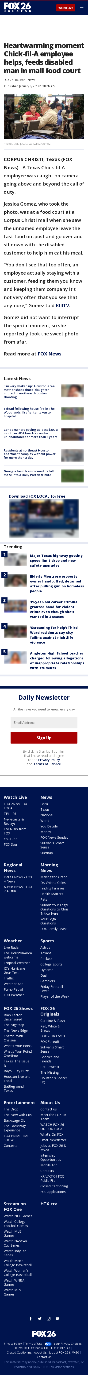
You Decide (49, 826)
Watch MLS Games (12, 1292)
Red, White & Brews (50, 1028)
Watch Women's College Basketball (18, 1272)
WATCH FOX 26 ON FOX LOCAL (52, 1126)
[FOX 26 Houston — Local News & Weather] (17, 7)
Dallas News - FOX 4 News (18, 879)
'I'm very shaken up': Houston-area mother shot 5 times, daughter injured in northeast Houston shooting (29, 391)
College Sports (51, 964)
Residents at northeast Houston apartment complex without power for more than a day (30, 454)
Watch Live (65, 8)
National (46, 815)
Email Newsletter (53, 1140)
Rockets (46, 958)
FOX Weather (14, 995)
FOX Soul (11, 844)
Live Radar (12, 947)
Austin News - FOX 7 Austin (18, 889)
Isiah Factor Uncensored (13, 1017)
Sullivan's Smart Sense (52, 845)
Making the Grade (53, 877)
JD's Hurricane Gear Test (14, 970)
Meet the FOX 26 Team (53, 1117)
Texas (45, 809)
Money (45, 832)
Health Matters (51, 894)
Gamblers (47, 981)
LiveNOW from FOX (15, 831)
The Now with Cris (18, 1115)
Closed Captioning (54, 1186)
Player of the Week (54, 996)
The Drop (11, 1109)
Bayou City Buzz (16, 1071)
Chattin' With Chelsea (13, 1038)
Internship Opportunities (50, 1157)
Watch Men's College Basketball (18, 1262)
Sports (47, 941)
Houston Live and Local (17, 1078)
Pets (43, 899)
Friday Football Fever (51, 988)
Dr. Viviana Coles (53, 882)
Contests (10, 1145)
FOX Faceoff (49, 1041)
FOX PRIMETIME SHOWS (16, 1138)
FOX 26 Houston (14, 80)
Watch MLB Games (13, 1233)
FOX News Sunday (54, 837)
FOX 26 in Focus (52, 1036)
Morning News (49, 867)
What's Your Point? (18, 1046)
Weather (13, 941)
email (57, 1318)
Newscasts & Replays (14, 821)
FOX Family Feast (53, 929)
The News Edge (16, 1030)
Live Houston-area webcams (18, 955)
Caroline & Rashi (52, 1020)
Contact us (48, 1109)
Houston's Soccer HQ (53, 1080)
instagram (48, 1318)
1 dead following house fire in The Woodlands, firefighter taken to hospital (29, 412)
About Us (50, 1102)
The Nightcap (14, 1025)
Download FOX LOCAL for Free (37, 496)
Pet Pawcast (49, 1067)
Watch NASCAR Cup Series (15, 1243)
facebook (30, 1318)
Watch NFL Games (18, 1216)
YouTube (10, 839)
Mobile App (48, 1165)
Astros (45, 947)
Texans (45, 953)
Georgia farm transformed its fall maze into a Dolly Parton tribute (29, 473)
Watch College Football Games (16, 1223)
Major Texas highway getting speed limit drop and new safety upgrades (56, 560)
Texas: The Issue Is (16, 1063)
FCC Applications (53, 1191)
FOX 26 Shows (18, 1008)
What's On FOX (51, 1134)
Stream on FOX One (15, 1206)
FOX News (49, 354)
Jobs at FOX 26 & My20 (53, 1147)
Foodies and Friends (49, 1059)
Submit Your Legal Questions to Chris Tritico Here (54, 909)
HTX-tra (48, 1203)
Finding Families (52, 888)
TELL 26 (10, 813)
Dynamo (47, 970)
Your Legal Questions (48, 921)
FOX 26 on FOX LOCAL (15, 806)
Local (44, 804)
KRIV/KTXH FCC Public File (52, 1178)
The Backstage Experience (15, 1128)
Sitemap (46, 853)
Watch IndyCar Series (15, 1253)
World (44, 820)
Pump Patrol (13, 989)
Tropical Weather (17, 963)
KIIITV (62, 305)
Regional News (13, 867)
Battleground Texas (14, 1088)
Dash (44, 975)
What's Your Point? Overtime (18, 1053)
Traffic (9, 978)
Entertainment (19, 1102)
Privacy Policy (49, 760)
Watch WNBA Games (14, 1282)
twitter (39, 1318)
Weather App (13, 984)
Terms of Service (47, 764)
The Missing (49, 1072)
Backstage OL (14, 1120)
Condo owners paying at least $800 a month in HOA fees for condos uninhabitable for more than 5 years (31, 433)
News (31, 80)
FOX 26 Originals (49, 1011)
